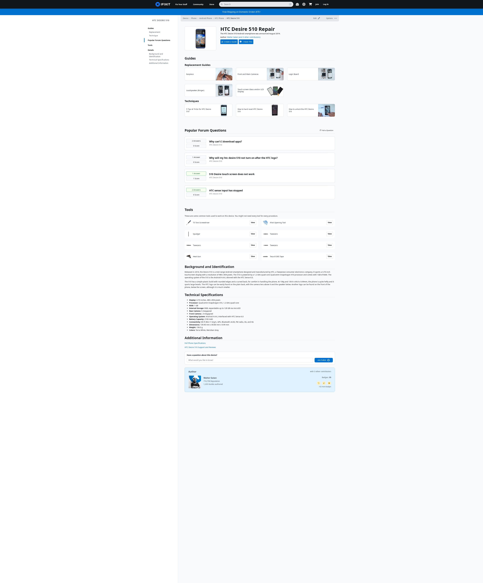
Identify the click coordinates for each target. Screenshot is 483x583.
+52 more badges (325, 387)
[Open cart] (310, 4)
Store (211, 4)
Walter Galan (232, 37)
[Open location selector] (303, 4)
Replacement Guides (197, 65)
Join (317, 4)
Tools (150, 45)
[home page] (162, 4)
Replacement (154, 32)
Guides (151, 28)
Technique (153, 35)
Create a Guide (230, 42)
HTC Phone (219, 18)
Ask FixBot (322, 360)
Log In (326, 4)
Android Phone (205, 18)
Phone (193, 18)
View (253, 222)
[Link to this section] (183, 267)
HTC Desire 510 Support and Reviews (200, 347)
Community (198, 4)
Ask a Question (327, 130)
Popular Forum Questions (159, 40)
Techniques (192, 101)
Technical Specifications (159, 60)
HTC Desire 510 (160, 20)
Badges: (326, 377)
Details (151, 50)
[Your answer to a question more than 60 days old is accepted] (319, 383)
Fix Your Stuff (181, 4)
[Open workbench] (297, 4)
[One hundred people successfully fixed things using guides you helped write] (324, 383)
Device (185, 18)
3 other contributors (322, 371)
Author (192, 371)
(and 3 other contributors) (249, 37)
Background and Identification (156, 55)
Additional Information (158, 63)
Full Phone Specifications (195, 343)
